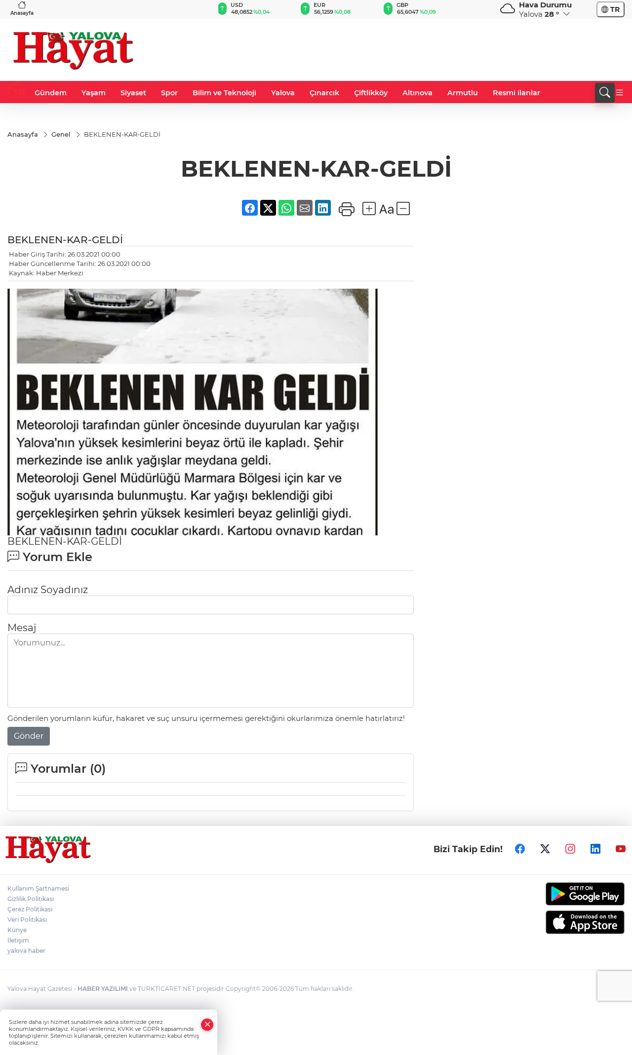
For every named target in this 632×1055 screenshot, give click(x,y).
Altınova (417, 92)
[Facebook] (520, 849)
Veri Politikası (27, 919)
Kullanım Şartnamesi (38, 888)
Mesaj (21, 628)
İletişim (18, 940)
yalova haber (26, 950)
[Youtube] (621, 849)
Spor (169, 92)
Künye (17, 930)
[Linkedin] (595, 849)
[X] (545, 849)
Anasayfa (22, 13)
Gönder (28, 736)
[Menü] (620, 92)
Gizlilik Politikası (30, 899)
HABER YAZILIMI (103, 988)
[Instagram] (570, 849)
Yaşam (93, 92)
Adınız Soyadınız (47, 590)
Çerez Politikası (29, 909)
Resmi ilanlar (516, 92)
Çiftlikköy (371, 92)
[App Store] (553, 922)
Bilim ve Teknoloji (224, 92)
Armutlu (462, 92)
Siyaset (133, 92)
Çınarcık (324, 92)
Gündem (51, 92)
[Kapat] (207, 1024)
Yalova (283, 92)
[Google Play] (553, 893)
